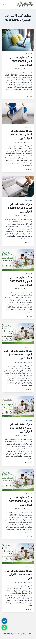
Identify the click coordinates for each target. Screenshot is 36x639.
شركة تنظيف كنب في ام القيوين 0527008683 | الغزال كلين (19, 281)
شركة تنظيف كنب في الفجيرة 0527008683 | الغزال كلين (20, 208)
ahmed (26, 69)
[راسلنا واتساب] (4, 627)
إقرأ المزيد (28, 96)
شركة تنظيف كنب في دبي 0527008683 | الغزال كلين (18, 574)
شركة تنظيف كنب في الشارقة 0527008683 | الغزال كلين (20, 501)
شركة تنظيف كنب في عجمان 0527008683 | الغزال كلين (20, 428)
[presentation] (18, 40)
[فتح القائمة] (3, 4)
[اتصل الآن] (4, 621)
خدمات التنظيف (28, 53)
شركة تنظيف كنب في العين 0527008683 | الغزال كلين (21, 61)
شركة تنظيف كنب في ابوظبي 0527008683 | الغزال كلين (20, 134)
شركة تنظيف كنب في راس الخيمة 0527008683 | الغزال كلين (18, 354)
